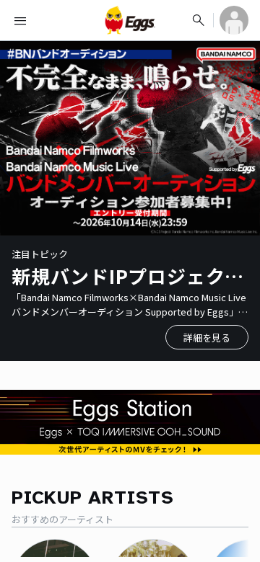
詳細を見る (206, 337)
